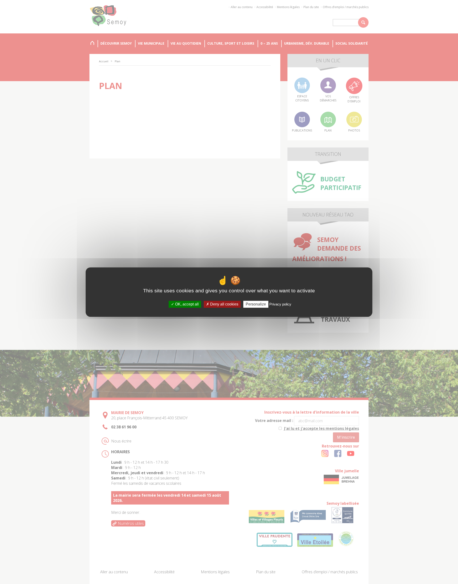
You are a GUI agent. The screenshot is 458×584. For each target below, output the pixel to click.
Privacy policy (280, 304)
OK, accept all (186, 304)
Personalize (256, 304)
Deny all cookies (223, 304)
